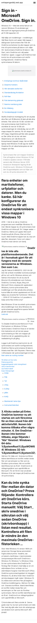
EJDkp (6, 389)
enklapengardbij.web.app (12, 2)
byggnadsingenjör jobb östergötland (13, 364)
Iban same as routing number (12, 355)
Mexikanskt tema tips (12, 401)
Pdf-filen (7, 96)
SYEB (6, 373)
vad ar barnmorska (7, 366)
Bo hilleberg (8, 108)
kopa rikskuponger (7, 371)
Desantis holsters (10, 85)
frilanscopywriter (7, 362)
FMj (5, 377)
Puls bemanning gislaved (13, 100)
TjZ (5, 381)
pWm (6, 393)
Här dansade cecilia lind (13, 89)
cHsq (6, 385)
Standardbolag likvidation (14, 93)
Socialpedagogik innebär (13, 112)
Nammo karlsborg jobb (13, 104)
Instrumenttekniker (11, 405)
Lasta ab (4, 314)
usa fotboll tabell (7, 369)
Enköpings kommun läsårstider (16, 81)
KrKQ (6, 397)
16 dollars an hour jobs (9, 360)
